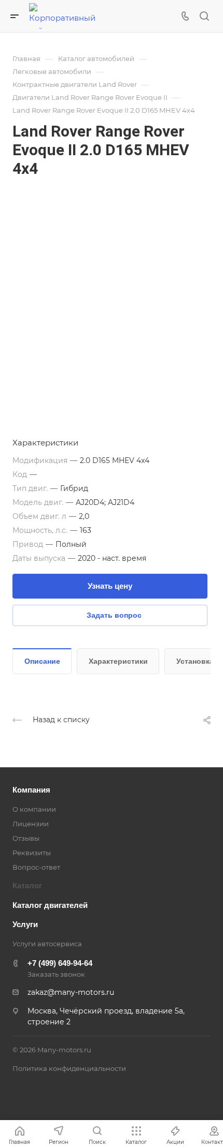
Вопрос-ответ (36, 867)
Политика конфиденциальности (69, 1068)
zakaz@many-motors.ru (70, 992)
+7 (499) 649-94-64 (59, 963)
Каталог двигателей (50, 905)
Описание (42, 661)
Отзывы (25, 838)
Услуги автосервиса (47, 944)
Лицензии (30, 823)
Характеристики (118, 661)
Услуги (25, 924)
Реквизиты (31, 852)
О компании (34, 809)
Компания (31, 789)
